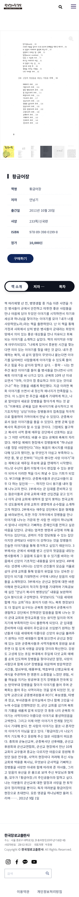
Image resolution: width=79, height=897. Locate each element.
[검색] (47, 873)
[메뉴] (73, 6)
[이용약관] (23, 891)
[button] (60, 7)
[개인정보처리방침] (49, 891)
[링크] (13, 6)
